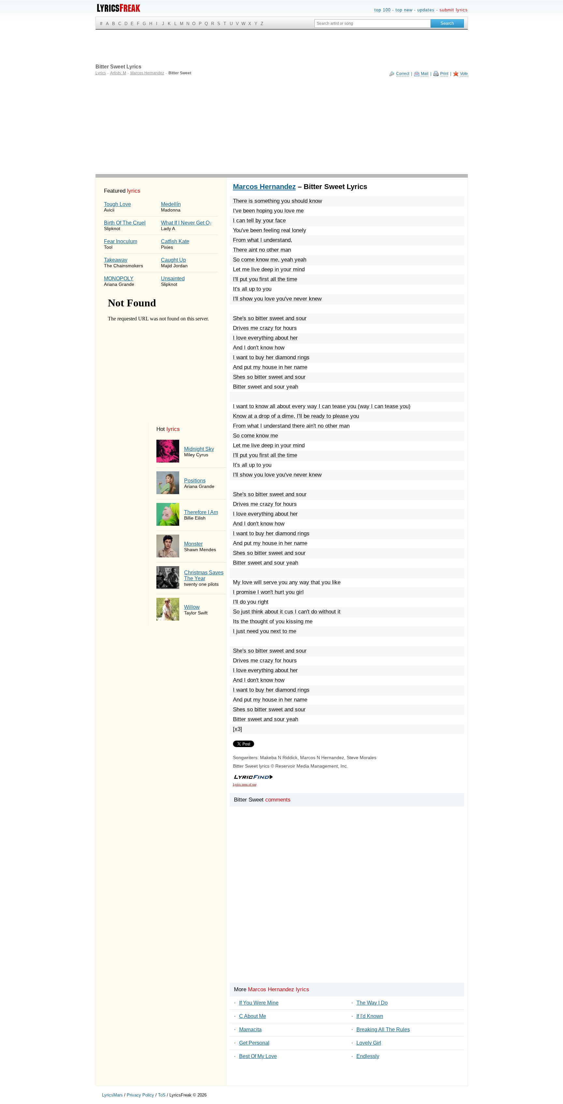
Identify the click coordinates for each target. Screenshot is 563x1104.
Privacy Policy (140, 1095)
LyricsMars (112, 1095)
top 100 (382, 9)
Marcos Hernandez (264, 187)
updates (426, 9)
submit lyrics (454, 9)
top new (404, 9)
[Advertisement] (281, 125)
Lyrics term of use (244, 784)
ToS (162, 1095)
